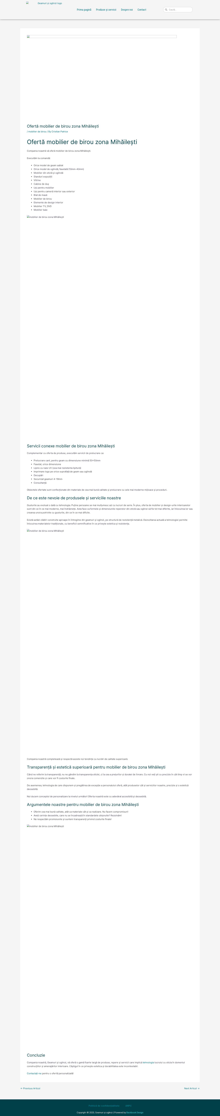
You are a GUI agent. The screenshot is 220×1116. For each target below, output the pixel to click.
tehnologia (148, 1062)
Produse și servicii (106, 9)
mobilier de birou (37, 131)
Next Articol (191, 1088)
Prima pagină (84, 9)
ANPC (128, 1105)
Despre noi (127, 9)
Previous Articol (30, 1088)
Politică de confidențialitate (104, 1105)
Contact (142, 9)
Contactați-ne (34, 1073)
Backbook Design (134, 1112)
